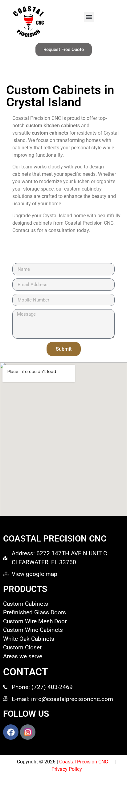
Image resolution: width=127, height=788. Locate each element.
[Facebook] (10, 732)
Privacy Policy (66, 769)
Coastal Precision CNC (87, 762)
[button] (89, 17)
